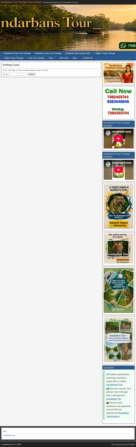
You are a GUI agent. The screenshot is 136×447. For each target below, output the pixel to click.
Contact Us (88, 58)
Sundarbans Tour (114, 385)
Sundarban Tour (9, 435)
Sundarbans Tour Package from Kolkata (21, 2)
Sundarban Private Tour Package (17, 53)
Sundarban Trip (113, 399)
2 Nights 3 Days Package (104, 53)
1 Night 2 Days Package (13, 58)
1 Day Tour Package (35, 58)
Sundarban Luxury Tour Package (48, 53)
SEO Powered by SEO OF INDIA (123, 444)
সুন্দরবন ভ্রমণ (64, 58)
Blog (74, 58)
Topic (50, 58)
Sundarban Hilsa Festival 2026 (77, 53)
